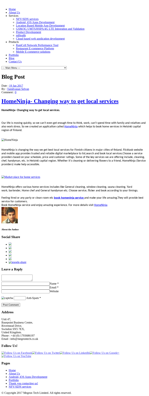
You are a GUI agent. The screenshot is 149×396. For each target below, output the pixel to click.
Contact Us (15, 61)
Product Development (28, 32)
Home (12, 9)
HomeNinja (71, 126)
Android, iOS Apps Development (35, 22)
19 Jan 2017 (16, 85)
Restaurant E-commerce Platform (35, 48)
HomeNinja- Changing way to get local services (59, 101)
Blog (11, 58)
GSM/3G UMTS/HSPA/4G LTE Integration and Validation (50, 28)
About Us (14, 12)
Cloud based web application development (40, 38)
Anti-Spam (32, 297)
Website (54, 291)
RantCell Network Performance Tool (37, 45)
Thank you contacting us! (23, 383)
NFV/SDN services (27, 19)
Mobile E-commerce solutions (33, 51)
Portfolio (14, 55)
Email (53, 287)
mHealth (21, 35)
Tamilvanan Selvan (18, 89)
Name (53, 283)
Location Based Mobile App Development (40, 25)
